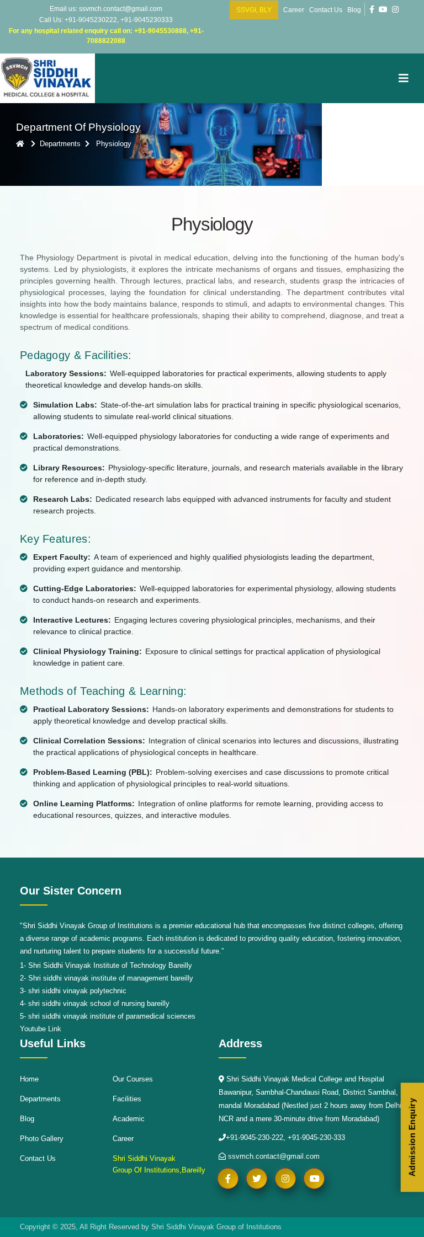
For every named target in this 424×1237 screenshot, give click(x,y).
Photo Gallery (41, 1138)
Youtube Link (40, 1029)
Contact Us (325, 10)
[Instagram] (395, 9)
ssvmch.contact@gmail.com (273, 1156)
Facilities (127, 1099)
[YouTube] (383, 9)
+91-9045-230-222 (254, 1137)
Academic (129, 1119)
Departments (40, 1099)
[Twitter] (256, 1178)
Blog (354, 10)
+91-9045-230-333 (316, 1137)
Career (293, 10)
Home (29, 1079)
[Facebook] (371, 9)
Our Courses (133, 1079)
